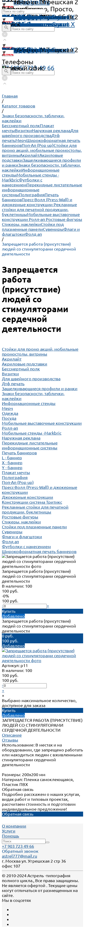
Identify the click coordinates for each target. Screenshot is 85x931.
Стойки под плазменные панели (33, 227)
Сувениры (53, 229)
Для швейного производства (40, 133)
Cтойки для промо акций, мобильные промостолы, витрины (42, 150)
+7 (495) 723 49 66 (28, 67)
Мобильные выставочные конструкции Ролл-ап (41, 217)
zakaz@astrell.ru (26, 49)
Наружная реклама (51, 130)
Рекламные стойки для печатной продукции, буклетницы (39, 209)
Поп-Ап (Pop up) (38, 145)
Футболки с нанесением (22, 182)
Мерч (20, 140)
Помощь (14, 16)
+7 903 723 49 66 (18, 846)
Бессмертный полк (21, 125)
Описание (12, 735)
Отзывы (10, 740)
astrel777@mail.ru (19, 856)
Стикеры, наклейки (21, 224)
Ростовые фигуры (64, 219)
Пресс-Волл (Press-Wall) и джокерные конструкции (37, 202)
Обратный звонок (20, 851)
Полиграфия (32, 194)
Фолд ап (33, 234)
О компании (14, 826)
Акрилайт (29, 155)
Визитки (23, 130)
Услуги (8, 831)
